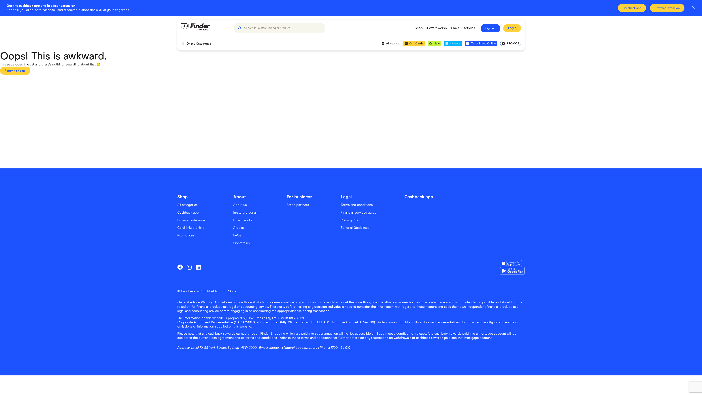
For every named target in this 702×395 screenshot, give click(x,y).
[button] (239, 28)
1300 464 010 (340, 348)
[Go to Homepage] (205, 28)
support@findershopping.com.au (293, 348)
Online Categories (198, 43)
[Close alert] (693, 8)
